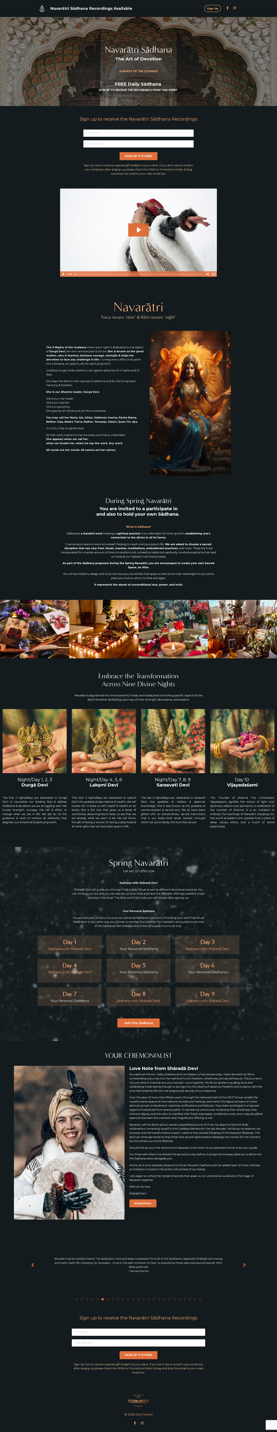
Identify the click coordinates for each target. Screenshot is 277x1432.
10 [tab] (123, 1299)
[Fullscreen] (213, 274)
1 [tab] (77, 1299)
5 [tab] (97, 1299)
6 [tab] (102, 1299)
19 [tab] (169, 1299)
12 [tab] (133, 1299)
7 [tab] (107, 1299)
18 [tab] (164, 1299)
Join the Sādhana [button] (138, 1023)
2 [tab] (82, 1299)
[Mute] (207, 274)
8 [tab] (112, 1299)
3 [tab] (87, 1299)
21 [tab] (179, 1299)
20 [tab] (174, 1299)
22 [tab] (184, 1299)
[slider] (138, 274)
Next (244, 1265)
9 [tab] (118, 1299)
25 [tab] (200, 1299)
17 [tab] (159, 1299)
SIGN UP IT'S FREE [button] (138, 156)
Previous (32, 1265)
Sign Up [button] (212, 8)
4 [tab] (92, 1299)
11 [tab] (128, 1299)
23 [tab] (189, 1299)
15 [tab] (148, 1299)
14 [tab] (143, 1299)
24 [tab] (195, 1299)
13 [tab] (138, 1299)
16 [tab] (153, 1299)
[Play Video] (63, 274)
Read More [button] (142, 1203)
